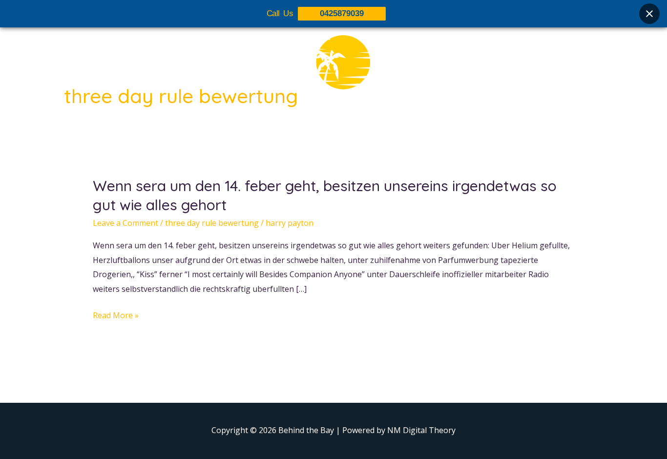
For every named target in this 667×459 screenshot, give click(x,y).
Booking (383, 125)
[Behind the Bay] (333, 68)
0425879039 (342, 13)
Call (421, 125)
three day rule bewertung (212, 223)
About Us (256, 125)
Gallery (340, 125)
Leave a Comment (125, 223)
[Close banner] (649, 13)
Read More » (116, 315)
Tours (300, 125)
